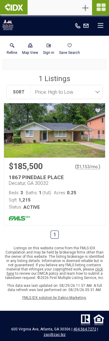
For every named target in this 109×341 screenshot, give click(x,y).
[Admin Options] (85, 7)
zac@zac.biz (55, 335)
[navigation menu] (100, 7)
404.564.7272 (84, 329)
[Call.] (77, 25)
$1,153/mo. (88, 166)
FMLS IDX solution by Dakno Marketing (54, 298)
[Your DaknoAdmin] (14, 7)
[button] (30, 50)
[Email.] (86, 25)
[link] (12, 50)
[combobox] (65, 92)
